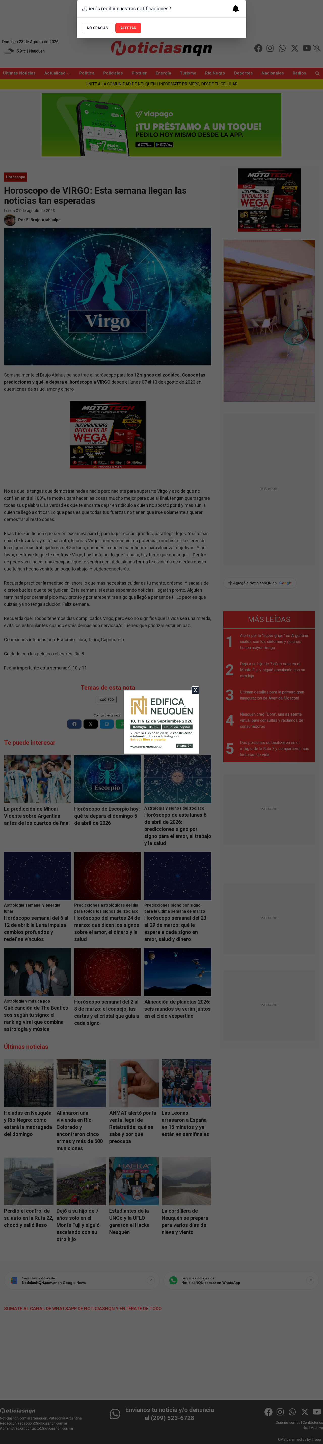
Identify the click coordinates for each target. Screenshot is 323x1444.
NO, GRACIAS (97, 28)
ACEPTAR (128, 28)
